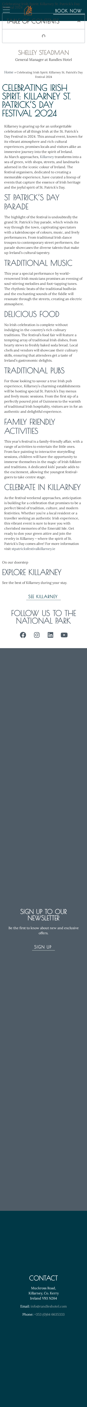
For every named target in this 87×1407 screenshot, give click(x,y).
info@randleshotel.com (49, 1306)
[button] (78, 21)
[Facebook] (23, 635)
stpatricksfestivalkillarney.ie (33, 549)
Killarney (47, 157)
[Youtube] (64, 635)
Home (9, 72)
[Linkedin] (50, 635)
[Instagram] (36, 635)
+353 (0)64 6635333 (49, 1314)
